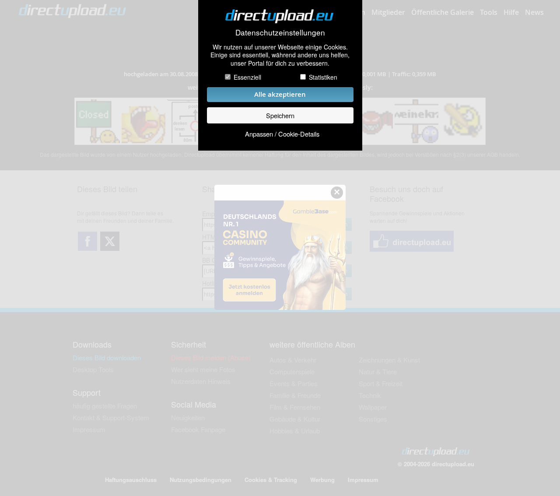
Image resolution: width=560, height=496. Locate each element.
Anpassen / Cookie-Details (282, 133)
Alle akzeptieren (280, 94)
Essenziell (247, 77)
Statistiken (323, 77)
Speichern (280, 115)
